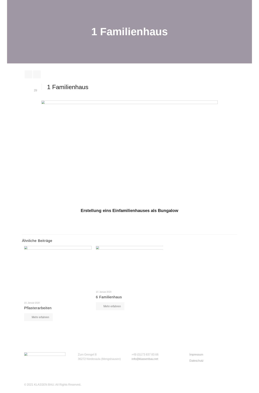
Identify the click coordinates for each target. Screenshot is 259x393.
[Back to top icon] (242, 385)
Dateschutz (196, 360)
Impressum (196, 354)
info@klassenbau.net (145, 358)
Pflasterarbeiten (38, 308)
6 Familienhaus (109, 297)
